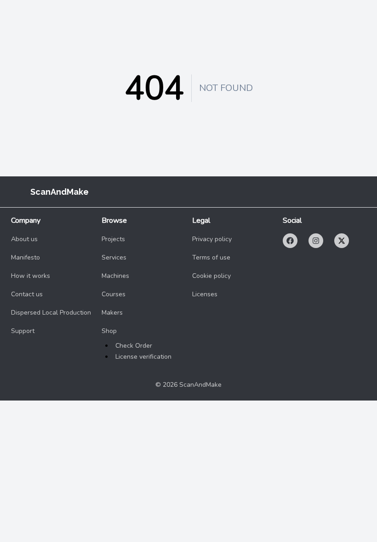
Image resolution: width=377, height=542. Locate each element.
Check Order (133, 345)
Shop (109, 331)
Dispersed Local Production (51, 312)
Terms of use (211, 257)
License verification (143, 356)
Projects (113, 239)
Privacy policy (212, 239)
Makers (112, 312)
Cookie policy (211, 275)
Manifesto (25, 257)
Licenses (204, 294)
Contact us (27, 294)
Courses (114, 294)
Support (22, 331)
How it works (30, 275)
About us (24, 239)
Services (114, 257)
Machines (115, 275)
